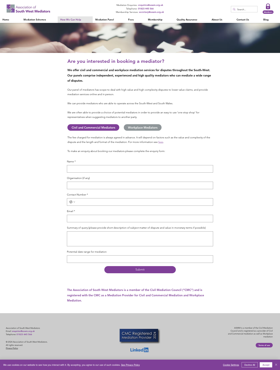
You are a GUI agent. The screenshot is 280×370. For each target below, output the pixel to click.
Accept (265, 364)
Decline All (249, 364)
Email (71, 211)
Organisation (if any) (78, 178)
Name (71, 161)
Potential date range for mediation (87, 251)
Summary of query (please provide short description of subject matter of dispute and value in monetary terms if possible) (136, 227)
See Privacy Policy (130, 364)
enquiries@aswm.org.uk (23, 331)
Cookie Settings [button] (231, 364)
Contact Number (77, 194)
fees (160, 142)
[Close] (276, 364)
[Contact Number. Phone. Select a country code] (72, 202)
